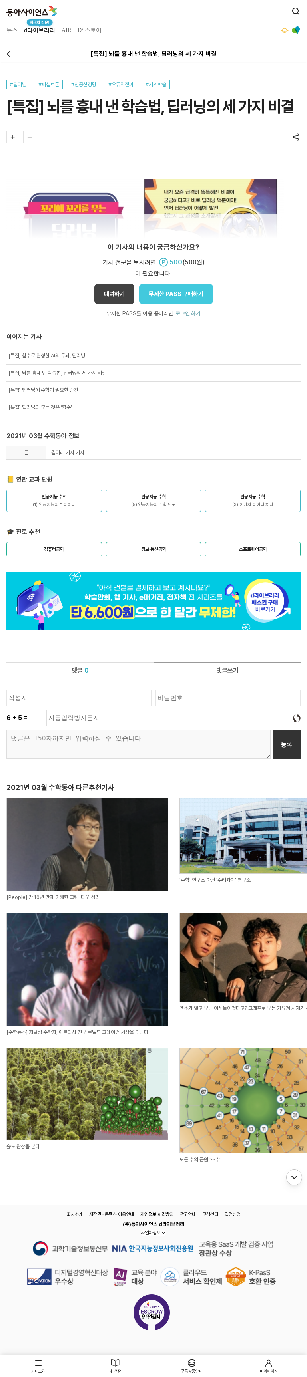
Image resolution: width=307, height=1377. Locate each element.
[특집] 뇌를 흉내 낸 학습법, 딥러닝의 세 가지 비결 (57, 373)
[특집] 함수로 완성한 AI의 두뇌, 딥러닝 (46, 356)
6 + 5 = (17, 718)
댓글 (80, 670)
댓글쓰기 (227, 670)
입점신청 (233, 1214)
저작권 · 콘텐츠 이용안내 (111, 1214)
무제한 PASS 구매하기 (176, 294)
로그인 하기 (188, 313)
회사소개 (75, 1214)
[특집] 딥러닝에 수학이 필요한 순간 (43, 390)
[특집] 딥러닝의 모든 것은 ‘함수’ (40, 407)
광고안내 (188, 1214)
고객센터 (210, 1214)
